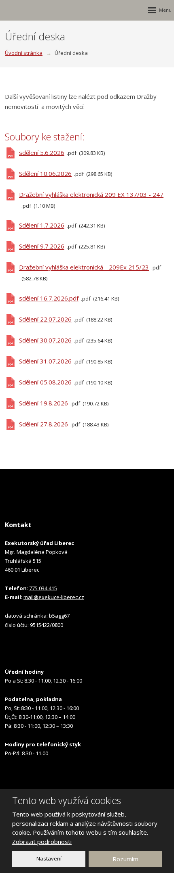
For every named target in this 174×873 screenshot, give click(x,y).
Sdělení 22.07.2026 (45, 319)
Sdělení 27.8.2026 (43, 424)
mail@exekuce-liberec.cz (53, 597)
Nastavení (49, 858)
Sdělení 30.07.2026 (45, 340)
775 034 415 (43, 588)
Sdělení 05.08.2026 (45, 382)
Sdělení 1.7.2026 (41, 225)
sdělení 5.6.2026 (41, 152)
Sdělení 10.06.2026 (45, 173)
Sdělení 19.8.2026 (43, 403)
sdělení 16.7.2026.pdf (49, 298)
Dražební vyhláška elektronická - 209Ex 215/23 (84, 267)
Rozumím (125, 859)
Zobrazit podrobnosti (42, 841)
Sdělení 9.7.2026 (41, 246)
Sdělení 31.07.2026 (45, 361)
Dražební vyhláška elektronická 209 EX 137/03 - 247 (91, 194)
